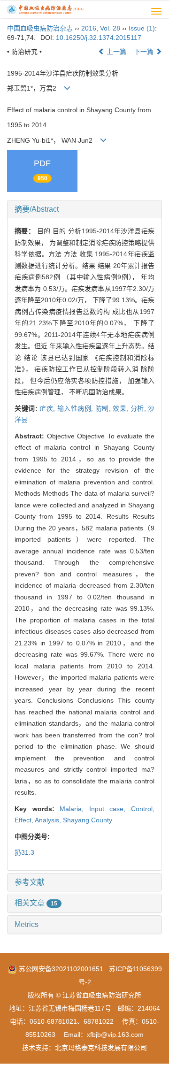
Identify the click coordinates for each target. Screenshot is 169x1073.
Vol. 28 (110, 28)
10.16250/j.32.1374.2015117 (98, 37)
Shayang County (87, 820)
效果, (122, 408)
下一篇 (144, 51)
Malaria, (74, 808)
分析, (139, 408)
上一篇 (115, 51)
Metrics (26, 924)
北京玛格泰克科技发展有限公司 (101, 1047)
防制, (104, 408)
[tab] (84, 209)
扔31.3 (24, 852)
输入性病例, (76, 408)
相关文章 (36, 903)
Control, (142, 808)
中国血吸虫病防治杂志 (40, 28)
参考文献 (30, 882)
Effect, (25, 820)
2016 (88, 28)
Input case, (110, 808)
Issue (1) (142, 28)
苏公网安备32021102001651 (60, 969)
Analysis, (49, 820)
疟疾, (48, 408)
